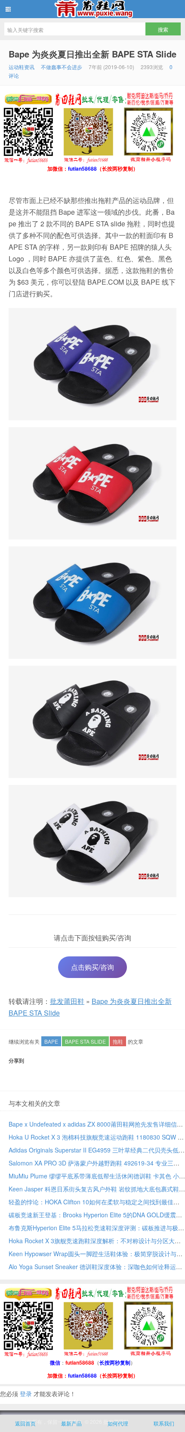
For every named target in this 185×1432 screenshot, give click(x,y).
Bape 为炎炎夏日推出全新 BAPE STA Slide (92, 54)
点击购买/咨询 (92, 967)
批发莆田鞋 (92, 9)
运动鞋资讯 (21, 66)
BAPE (51, 1041)
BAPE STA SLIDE (85, 1041)
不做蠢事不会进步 (61, 66)
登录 (26, 1393)
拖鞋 (118, 1041)
